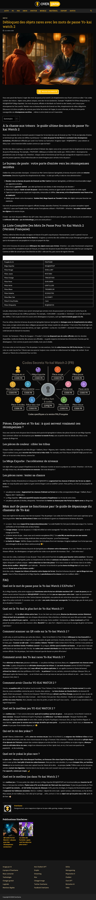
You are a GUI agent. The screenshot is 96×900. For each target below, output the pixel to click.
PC (13, 11)
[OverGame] (7, 808)
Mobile (43, 11)
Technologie (7, 877)
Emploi (36, 870)
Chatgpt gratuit (8, 881)
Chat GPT (69, 881)
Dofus (72, 11)
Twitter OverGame (40, 884)
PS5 (18, 11)
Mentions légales (9, 887)
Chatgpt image (39, 881)
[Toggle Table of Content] (16, 118)
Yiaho (67, 887)
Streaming (37, 874)
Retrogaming (70, 870)
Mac (35, 877)
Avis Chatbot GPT (40, 867)
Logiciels (6, 884)
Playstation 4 (70, 874)
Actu (6, 11)
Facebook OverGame (41, 887)
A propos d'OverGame (10, 870)
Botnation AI (70, 884)
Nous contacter (8, 874)
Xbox (25, 11)
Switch (33, 11)
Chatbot (68, 877)
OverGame (18, 806)
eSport (64, 11)
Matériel (53, 11)
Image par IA (7, 867)
